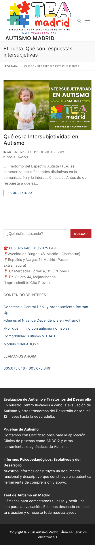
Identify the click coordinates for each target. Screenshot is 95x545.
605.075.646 (19, 248)
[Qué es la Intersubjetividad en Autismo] (47, 105)
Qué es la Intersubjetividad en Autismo (41, 139)
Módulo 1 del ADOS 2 (21, 344)
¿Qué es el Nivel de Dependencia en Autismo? (42, 320)
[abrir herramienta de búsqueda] (79, 21)
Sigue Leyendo (20, 193)
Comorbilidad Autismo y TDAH (29, 336)
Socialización (17, 157)
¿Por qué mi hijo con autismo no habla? (36, 328)
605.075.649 (45, 248)
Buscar (80, 234)
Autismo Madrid (30, 38)
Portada (11, 66)
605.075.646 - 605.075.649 (27, 368)
